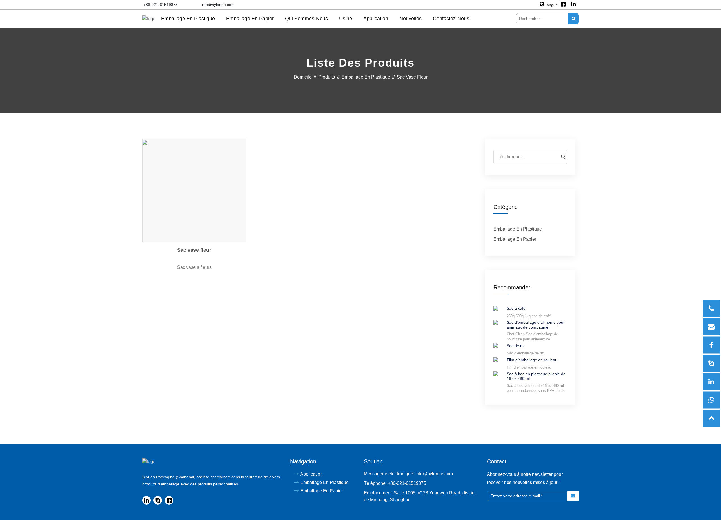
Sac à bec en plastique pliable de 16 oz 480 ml (536, 376)
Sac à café (516, 308)
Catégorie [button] (505, 207)
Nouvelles (410, 18)
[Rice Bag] (495, 345)
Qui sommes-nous (306, 18)
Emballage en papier (250, 18)
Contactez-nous (451, 18)
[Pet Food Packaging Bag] (495, 322)
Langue (551, 5)
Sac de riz (515, 345)
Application (375, 18)
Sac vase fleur (194, 250)
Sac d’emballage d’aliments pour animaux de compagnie (536, 324)
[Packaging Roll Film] (495, 359)
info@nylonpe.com (218, 4)
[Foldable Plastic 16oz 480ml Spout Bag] (495, 373)
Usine (345, 18)
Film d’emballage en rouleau (532, 360)
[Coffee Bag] (495, 307)
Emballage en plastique (188, 18)
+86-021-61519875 (160, 4)
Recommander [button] (511, 287)
